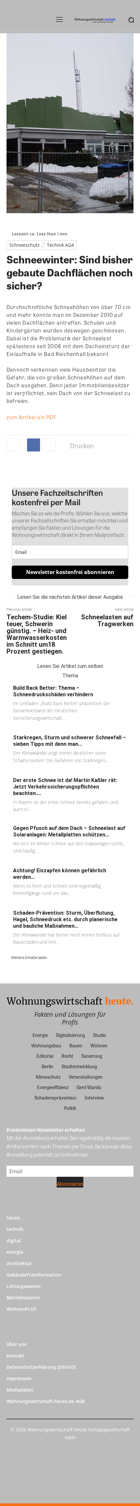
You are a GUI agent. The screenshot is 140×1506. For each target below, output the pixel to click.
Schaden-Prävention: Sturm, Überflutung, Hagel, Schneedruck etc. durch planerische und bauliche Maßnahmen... (65, 919)
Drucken (82, 445)
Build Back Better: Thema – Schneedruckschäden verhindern (53, 691)
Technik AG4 (60, 245)
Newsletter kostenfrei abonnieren (70, 572)
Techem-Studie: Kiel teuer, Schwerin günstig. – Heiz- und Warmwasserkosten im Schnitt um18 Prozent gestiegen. (37, 634)
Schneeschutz (24, 245)
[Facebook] (33, 444)
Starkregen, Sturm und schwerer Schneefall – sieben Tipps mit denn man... (69, 740)
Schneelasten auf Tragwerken (107, 620)
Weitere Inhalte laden (29, 957)
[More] (49, 444)
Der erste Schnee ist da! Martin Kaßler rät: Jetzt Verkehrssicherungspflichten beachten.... (65, 786)
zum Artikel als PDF (31, 417)
